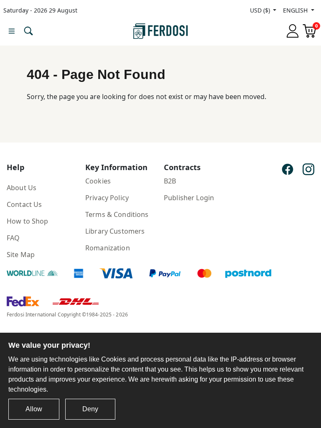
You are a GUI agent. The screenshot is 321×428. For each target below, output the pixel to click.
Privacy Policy (107, 197)
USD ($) (261, 10)
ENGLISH (296, 10)
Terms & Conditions (117, 214)
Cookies (98, 181)
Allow (33, 409)
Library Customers (115, 231)
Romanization (107, 247)
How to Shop (27, 221)
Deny (90, 409)
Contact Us (24, 204)
